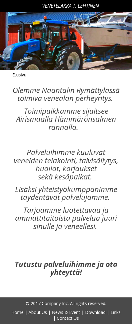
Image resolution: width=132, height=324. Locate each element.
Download (95, 312)
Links (116, 312)
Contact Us (68, 318)
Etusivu (19, 75)
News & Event (66, 312)
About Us (38, 312)
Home (17, 312)
